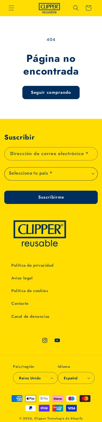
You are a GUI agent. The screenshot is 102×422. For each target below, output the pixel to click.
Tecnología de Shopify (65, 418)
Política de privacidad (32, 265)
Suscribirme (51, 197)
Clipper (40, 418)
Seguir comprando (51, 92)
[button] (11, 8)
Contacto (20, 303)
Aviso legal (22, 278)
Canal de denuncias (30, 316)
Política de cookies (29, 290)
